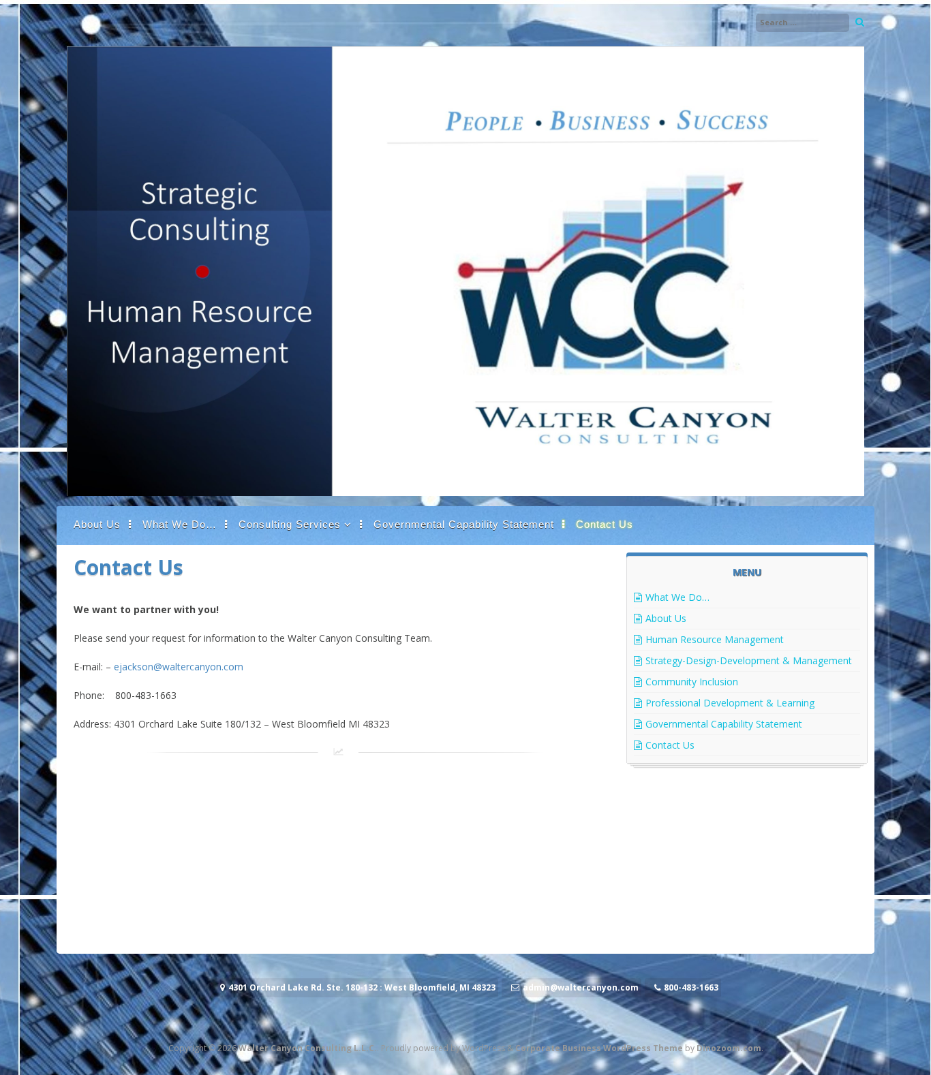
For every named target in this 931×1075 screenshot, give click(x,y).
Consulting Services (290, 524)
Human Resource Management (714, 639)
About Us (97, 524)
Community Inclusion (691, 681)
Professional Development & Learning (729, 702)
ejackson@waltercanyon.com (178, 666)
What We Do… (179, 524)
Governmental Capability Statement (463, 524)
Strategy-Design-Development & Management (748, 660)
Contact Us (604, 524)
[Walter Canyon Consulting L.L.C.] (465, 492)
